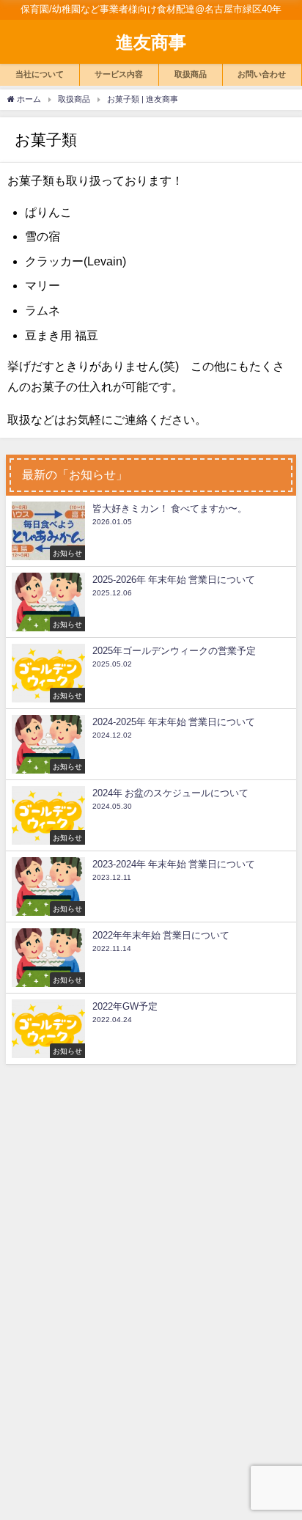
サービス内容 (119, 74)
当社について (39, 74)
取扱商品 (190, 74)
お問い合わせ (261, 74)
